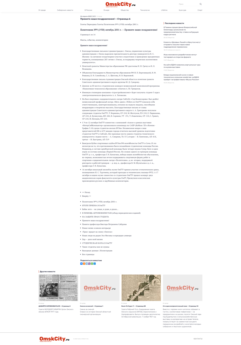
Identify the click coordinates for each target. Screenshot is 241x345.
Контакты (198, 339)
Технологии (145, 10)
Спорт (200, 10)
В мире (106, 10)
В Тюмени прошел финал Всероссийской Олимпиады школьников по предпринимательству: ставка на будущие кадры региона (181, 31)
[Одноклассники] (84, 263)
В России (88, 10)
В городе (42, 10)
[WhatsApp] (92, 263)
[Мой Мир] (94, 263)
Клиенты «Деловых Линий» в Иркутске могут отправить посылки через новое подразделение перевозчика (182, 44)
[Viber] (89, 263)
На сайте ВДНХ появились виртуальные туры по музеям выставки (182, 66)
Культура (182, 10)
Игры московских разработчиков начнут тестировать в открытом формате (180, 56)
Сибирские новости (65, 10)
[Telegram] (87, 263)
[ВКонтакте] (81, 263)
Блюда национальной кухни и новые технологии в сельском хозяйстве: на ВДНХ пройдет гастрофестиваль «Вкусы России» (181, 77)
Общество (125, 10)
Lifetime (164, 10)
